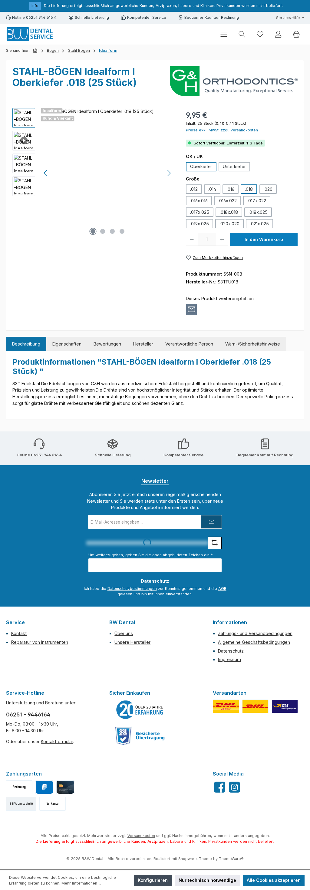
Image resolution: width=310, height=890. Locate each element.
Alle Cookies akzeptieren (274, 880)
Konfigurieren (153, 880)
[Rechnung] (19, 787)
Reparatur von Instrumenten (39, 642)
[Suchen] (241, 34)
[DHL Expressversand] (226, 706)
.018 (249, 189)
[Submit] (211, 522)
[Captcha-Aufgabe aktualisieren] (215, 543)
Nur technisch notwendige (207, 880)
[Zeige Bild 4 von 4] (122, 231)
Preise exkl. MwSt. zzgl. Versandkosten (222, 130)
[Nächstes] (168, 173)
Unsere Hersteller (132, 642)
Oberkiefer (201, 166)
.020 (268, 189)
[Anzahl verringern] (192, 239)
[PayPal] (44, 787)
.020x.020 (229, 223)
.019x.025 (199, 223)
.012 (194, 189)
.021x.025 (259, 223)
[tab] (26, 344)
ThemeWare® (231, 858)
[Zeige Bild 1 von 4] (93, 231)
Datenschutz (231, 650)
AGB (222, 588)
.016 (230, 189)
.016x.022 (227, 200)
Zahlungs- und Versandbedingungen (255, 633)
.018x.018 (229, 212)
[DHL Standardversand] (255, 706)
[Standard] (285, 706)
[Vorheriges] (45, 173)
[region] (93, 173)
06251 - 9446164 (28, 714)
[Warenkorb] (296, 34)
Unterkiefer (234, 166)
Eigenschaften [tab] (66, 343)
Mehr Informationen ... (81, 883)
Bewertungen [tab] (107, 343)
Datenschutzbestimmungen (132, 588)
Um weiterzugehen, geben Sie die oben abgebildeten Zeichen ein (150, 555)
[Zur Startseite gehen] (30, 34)
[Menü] (223, 34)
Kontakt (19, 633)
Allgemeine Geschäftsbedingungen (254, 642)
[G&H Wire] (234, 81)
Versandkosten (141, 835)
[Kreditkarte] (65, 787)
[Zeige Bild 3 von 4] (112, 231)
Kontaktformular (57, 741)
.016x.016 (199, 200)
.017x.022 (256, 200)
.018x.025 (258, 212)
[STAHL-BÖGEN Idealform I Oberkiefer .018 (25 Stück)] (107, 173)
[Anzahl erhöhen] (222, 239)
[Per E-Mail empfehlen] (191, 309)
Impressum (229, 659)
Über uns (123, 633)
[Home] (35, 51)
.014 (212, 189)
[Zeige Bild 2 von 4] (102, 231)
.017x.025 (199, 212)
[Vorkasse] (52, 804)
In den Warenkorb (264, 239)
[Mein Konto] (278, 34)
